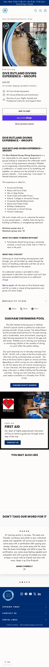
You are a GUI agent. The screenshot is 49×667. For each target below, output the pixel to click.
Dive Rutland (8, 70)
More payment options (24, 123)
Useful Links (9, 620)
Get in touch (8, 285)
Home (4, 19)
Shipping (16, 86)
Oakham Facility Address (25, 385)
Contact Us (12, 442)
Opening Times (11, 607)
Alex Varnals (39, 625)
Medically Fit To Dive (14, 301)
